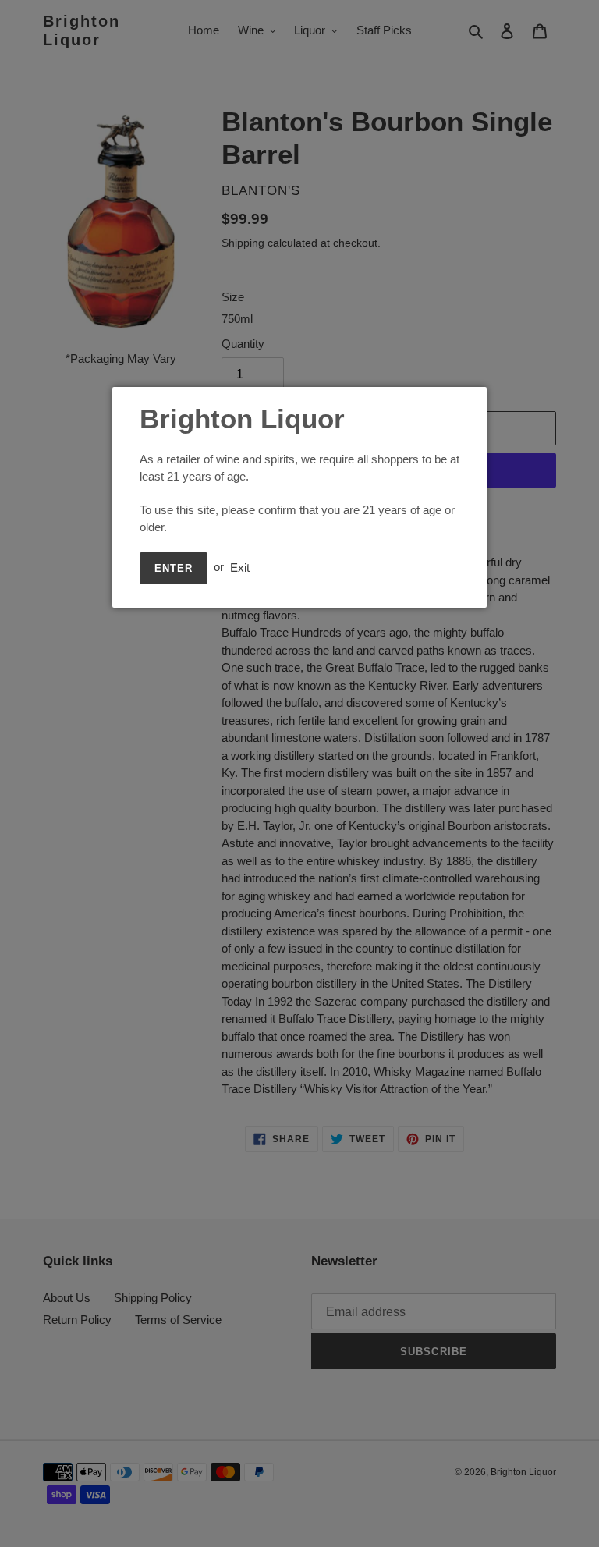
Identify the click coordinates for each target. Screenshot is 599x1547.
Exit (240, 566)
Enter (173, 568)
